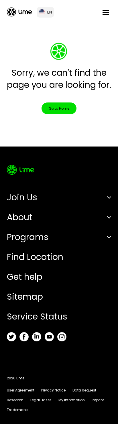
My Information (71, 400)
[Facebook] (24, 336)
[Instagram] (61, 336)
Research (15, 400)
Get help (24, 277)
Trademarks (17, 409)
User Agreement (20, 390)
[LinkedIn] (36, 336)
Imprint (98, 400)
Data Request (84, 390)
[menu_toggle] (105, 12)
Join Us (22, 197)
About (19, 217)
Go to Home (59, 108)
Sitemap (25, 296)
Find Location (35, 257)
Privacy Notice (53, 390)
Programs (27, 237)
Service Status (37, 316)
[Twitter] (11, 336)
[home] (19, 11)
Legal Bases (41, 400)
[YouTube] (49, 336)
